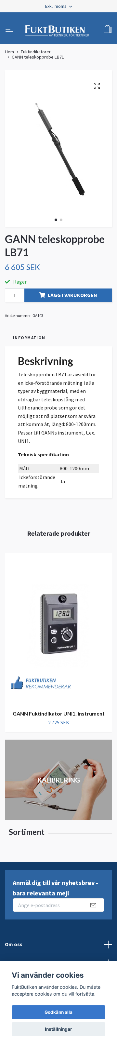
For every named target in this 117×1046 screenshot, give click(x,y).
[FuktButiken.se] (57, 32)
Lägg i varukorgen (72, 298)
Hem (9, 55)
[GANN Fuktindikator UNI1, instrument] (58, 632)
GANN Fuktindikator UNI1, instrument (59, 717)
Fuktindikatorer (36, 55)
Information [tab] (29, 341)
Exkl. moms (56, 6)
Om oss (13, 948)
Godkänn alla (58, 1012)
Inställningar (58, 1029)
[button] (56, 223)
